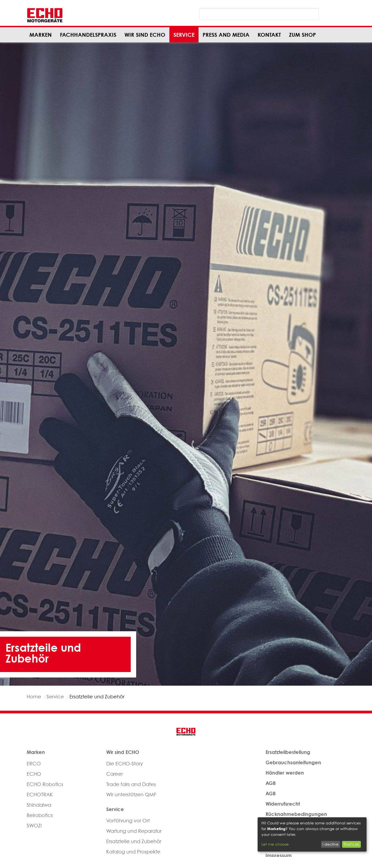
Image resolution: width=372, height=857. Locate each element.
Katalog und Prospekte (133, 852)
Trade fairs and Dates (131, 784)
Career (114, 774)
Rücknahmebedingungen (296, 814)
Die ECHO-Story (124, 763)
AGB (271, 783)
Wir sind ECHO (144, 34)
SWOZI (34, 825)
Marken (40, 34)
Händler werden (285, 773)
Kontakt (269, 34)
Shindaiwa (39, 805)
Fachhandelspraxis (88, 34)
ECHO (34, 774)
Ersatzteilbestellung (288, 752)
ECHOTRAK (40, 794)
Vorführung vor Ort (128, 821)
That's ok (351, 844)
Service (183, 34)
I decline (330, 844)
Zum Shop (302, 34)
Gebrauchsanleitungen (293, 762)
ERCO (34, 763)
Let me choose (275, 844)
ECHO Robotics (45, 784)
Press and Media (226, 34)
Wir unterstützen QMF (131, 794)
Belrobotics (40, 815)
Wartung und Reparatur (133, 831)
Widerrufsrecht (283, 804)
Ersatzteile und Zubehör (133, 841)
